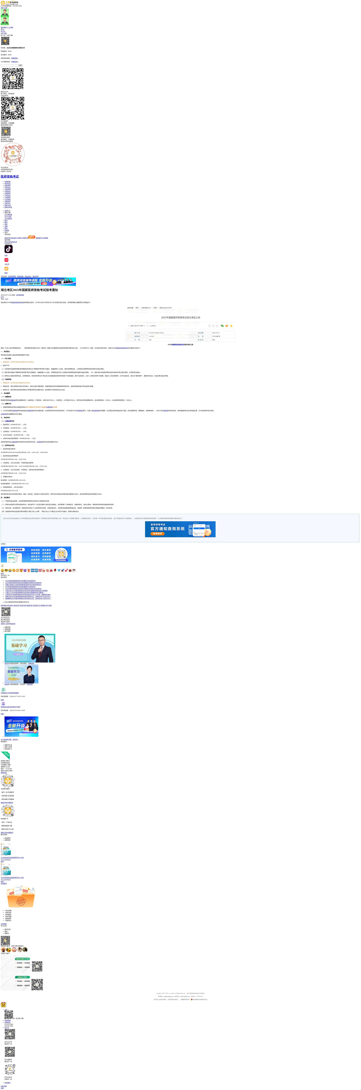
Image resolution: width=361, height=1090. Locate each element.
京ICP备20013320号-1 (173, 999)
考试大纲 (8, 242)
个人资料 (10, 27)
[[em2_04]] (13, 570)
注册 (5, 8)
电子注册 (49, 605)
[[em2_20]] (74, 570)
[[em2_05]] (17, 570)
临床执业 (8, 183)
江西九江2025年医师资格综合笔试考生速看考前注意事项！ (24, 592)
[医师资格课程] (21, 736)
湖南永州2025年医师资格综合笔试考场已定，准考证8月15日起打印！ (28, 596)
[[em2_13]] (47, 570)
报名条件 (14, 238)
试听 (6, 224)
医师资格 (20, 276)
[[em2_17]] (62, 570)
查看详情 (4, 772)
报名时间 (8, 238)
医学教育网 (12, 276)
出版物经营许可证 (185, 999)
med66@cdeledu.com (168, 996)
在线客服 (8, 1020)
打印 (2, 297)
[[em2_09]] (32, 570)
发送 (2, 573)
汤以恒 (7, 663)
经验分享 (14, 242)
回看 (2, 700)
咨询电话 (8, 1022)
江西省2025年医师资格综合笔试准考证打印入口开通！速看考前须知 (27, 594)
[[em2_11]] (40, 570)
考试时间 (25, 238)
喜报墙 (7, 230)
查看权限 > (15, 58)
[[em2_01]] (2, 570)
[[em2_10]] (36, 570)
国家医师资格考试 (17, 302)
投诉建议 (8, 1083)
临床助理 (8, 185)
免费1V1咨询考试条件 (8, 624)
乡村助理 (8, 201)
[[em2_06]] (21, 570)
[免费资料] (3, 1007)
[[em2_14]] (51, 570)
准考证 (19, 238)
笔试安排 (36, 605)
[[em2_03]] (10, 570)
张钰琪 (7, 684)
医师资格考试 (10, 176)
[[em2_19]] (70, 570)
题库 (6, 220)
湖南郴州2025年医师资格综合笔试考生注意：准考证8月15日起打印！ (28, 598)
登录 (2, 8)
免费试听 (31, 663)
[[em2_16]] (59, 570)
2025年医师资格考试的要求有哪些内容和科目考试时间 (23, 588)
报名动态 (28, 276)
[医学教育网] (9, 4)
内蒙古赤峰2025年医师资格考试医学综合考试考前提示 (23, 585)
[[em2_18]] (66, 570)
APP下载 (4, 33)
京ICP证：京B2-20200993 (160, 999)
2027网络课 (8, 214)
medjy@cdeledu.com (185, 996)
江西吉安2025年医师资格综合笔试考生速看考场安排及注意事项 (26, 590)
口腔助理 (8, 197)
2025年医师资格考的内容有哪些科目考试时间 (20, 587)
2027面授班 (8, 218)
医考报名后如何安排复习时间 (10, 707)
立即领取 (4, 924)
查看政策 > (15, 61)
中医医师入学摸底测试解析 (10, 693)
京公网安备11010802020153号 (200, 999)
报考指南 (4, 605)
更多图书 (4, 883)
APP (6, 1009)
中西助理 (8, 193)
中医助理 (8, 189)
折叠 (2, 1088)
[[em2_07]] (25, 570)
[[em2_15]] (55, 570)
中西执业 (8, 191)
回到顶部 (4, 1086)
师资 (6, 228)
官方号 (3, 31)
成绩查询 (39, 238)
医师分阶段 (8, 207)
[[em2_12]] (44, 570)
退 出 (2, 29)
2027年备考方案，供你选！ (10, 739)
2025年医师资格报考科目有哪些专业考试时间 (20, 581)
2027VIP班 (8, 216)
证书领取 (45, 238)
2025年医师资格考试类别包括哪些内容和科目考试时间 (23, 583)
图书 (6, 222)
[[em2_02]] (6, 570)
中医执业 (8, 187)
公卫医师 (8, 199)
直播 (6, 226)
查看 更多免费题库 (7, 802)
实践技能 (8, 181)
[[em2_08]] (28, 570)
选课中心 (8, 211)
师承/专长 (8, 205)
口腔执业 (8, 195)
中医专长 (8, 203)
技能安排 (29, 605)
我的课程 (4, 27)
